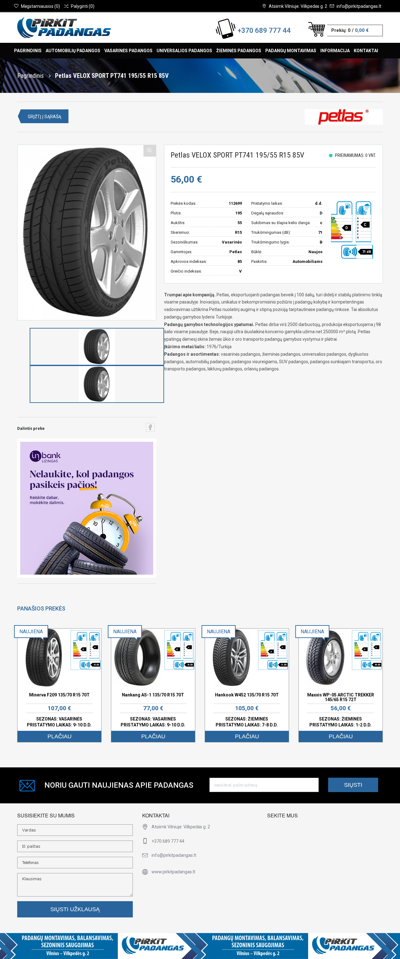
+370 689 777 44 (264, 30)
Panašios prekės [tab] (41, 608)
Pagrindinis (28, 50)
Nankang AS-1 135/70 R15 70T (153, 694)
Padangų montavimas (290, 50)
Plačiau (60, 736)
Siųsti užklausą (75, 909)
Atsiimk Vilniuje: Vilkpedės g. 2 (298, 6)
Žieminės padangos (238, 50)
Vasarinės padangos (128, 50)
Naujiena (31, 632)
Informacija (335, 50)
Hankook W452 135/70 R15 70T (247, 694)
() (40, 6)
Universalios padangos (184, 50)
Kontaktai (366, 50)
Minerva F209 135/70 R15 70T (59, 694)
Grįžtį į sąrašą (44, 116)
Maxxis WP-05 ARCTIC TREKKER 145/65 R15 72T (340, 697)
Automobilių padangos (73, 50)
